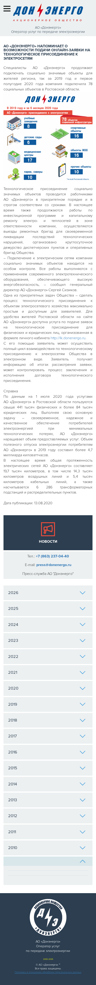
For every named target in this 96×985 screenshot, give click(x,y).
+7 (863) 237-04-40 (52, 556)
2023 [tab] (13, 640)
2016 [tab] (12, 752)
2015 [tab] (12, 768)
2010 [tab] (12, 847)
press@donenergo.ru (53, 565)
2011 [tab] (12, 831)
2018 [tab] (12, 720)
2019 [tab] (12, 704)
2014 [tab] (12, 784)
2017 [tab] (12, 736)
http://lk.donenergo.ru (68, 338)
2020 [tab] (13, 688)
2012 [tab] (12, 815)
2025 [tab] (13, 608)
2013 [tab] (12, 799)
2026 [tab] (13, 592)
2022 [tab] (13, 656)
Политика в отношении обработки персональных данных (48, 972)
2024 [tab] (13, 624)
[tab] (48, 861)
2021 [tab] (12, 672)
